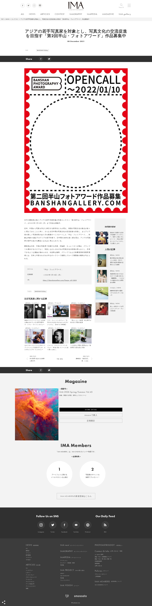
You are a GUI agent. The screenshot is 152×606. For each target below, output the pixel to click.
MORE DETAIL (91, 409)
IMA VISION (69, 585)
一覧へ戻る (59, 359)
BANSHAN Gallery (42, 50)
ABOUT (62, 573)
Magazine (76, 381)
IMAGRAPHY (73, 551)
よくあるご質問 (99, 554)
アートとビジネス (30, 586)
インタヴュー (35, 303)
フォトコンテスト (65, 580)
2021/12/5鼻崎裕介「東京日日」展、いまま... (82, 358)
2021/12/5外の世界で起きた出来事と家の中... (37, 358)
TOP (2, 19)
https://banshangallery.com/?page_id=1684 (60, 280)
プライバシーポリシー (101, 574)
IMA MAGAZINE (64, 575)
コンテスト (15, 19)
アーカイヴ (29, 579)
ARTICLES (27, 303)
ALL (27, 548)
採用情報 (97, 563)
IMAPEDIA (70, 557)
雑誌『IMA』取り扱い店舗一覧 (103, 559)
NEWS (7, 19)
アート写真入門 (30, 584)
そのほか (28, 559)
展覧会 (27, 550)
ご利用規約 (98, 576)
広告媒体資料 (98, 561)
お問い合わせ (98, 565)
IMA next (72, 545)
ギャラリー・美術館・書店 (67, 563)
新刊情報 (28, 555)
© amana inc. (76, 603)
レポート (28, 572)
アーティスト (64, 560)
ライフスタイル (30, 581)
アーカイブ (58, 303)
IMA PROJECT (72, 570)
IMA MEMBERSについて (101, 585)
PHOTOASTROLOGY (109, 545)
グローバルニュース (31, 577)
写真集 (62, 565)
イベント (28, 553)
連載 (27, 588)
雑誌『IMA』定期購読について (103, 556)
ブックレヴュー (30, 575)
